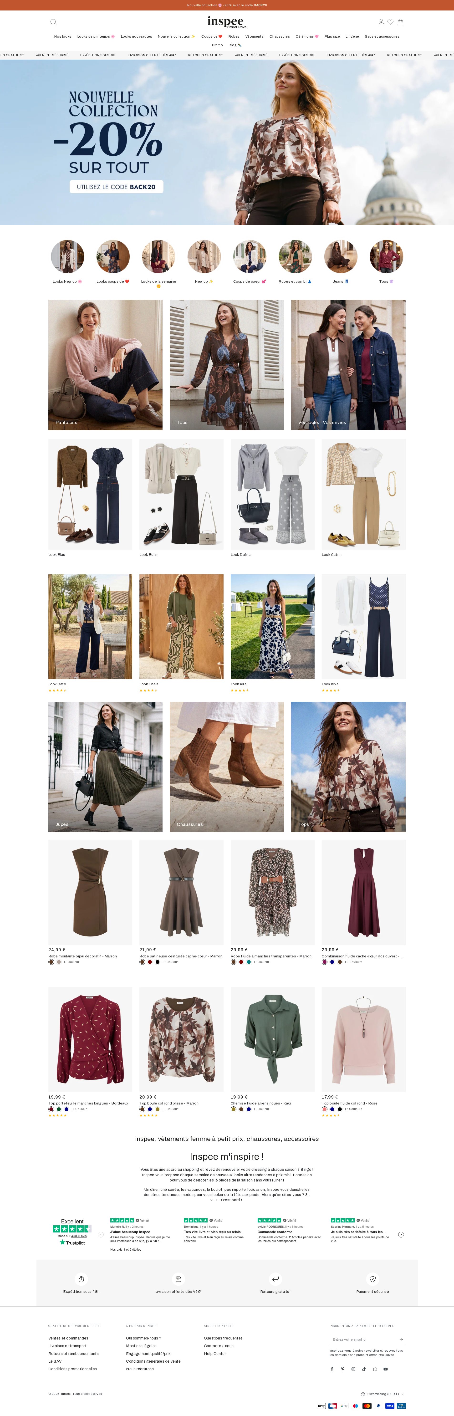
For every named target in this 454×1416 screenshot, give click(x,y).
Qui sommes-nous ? (143, 1338)
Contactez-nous (219, 1346)
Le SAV (55, 1361)
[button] (53, 22)
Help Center (215, 1354)
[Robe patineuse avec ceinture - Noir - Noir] (157, 962)
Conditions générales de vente (153, 1361)
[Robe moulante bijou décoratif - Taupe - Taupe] (59, 962)
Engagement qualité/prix (148, 1354)
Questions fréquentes (223, 1338)
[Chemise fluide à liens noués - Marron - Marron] (241, 1109)
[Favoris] (390, 22)
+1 (71, 962)
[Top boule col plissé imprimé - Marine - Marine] (150, 1109)
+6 (353, 1109)
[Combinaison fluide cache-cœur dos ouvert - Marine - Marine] (332, 962)
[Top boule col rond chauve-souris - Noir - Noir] (340, 1109)
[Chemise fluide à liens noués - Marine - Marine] (249, 1109)
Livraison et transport (67, 1346)
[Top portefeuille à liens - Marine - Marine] (66, 1109)
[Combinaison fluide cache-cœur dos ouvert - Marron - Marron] (340, 962)
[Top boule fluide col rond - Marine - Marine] (332, 1109)
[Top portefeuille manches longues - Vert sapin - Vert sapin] (59, 1109)
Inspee (66, 1394)
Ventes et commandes (68, 1338)
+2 (353, 962)
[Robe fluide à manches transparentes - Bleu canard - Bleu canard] (249, 962)
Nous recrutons (140, 1369)
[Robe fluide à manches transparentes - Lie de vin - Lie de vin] (241, 962)
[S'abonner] (403, 1339)
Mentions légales (141, 1346)
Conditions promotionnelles (72, 1369)
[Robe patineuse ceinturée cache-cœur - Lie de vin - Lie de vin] (150, 962)
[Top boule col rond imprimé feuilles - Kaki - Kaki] (157, 1109)
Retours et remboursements (73, 1354)
